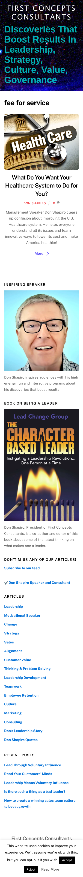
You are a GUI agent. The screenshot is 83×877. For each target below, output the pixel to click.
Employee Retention (21, 695)
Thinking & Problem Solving (27, 669)
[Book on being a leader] (41, 465)
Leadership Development (25, 678)
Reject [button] (31, 869)
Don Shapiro (35, 203)
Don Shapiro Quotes (21, 740)
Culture (10, 704)
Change (10, 624)
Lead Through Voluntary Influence (32, 765)
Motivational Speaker (22, 615)
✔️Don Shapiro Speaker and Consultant (37, 583)
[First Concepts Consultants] (40, 20)
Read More (50, 869)
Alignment (13, 651)
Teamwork (13, 686)
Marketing (13, 713)
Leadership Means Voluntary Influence (36, 783)
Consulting (13, 722)
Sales (9, 642)
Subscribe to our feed (22, 568)
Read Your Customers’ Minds (28, 774)
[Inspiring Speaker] (41, 330)
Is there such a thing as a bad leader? (34, 791)
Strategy (11, 633)
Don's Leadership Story (23, 731)
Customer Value (17, 660)
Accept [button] (67, 860)
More (39, 253)
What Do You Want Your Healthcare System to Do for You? (41, 185)
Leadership (13, 606)
